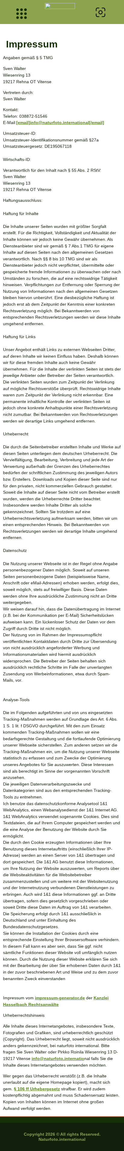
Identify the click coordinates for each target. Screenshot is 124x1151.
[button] (101, 14)
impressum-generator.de (60, 997)
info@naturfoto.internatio (58, 1058)
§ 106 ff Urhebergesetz (37, 1088)
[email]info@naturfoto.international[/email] (60, 122)
